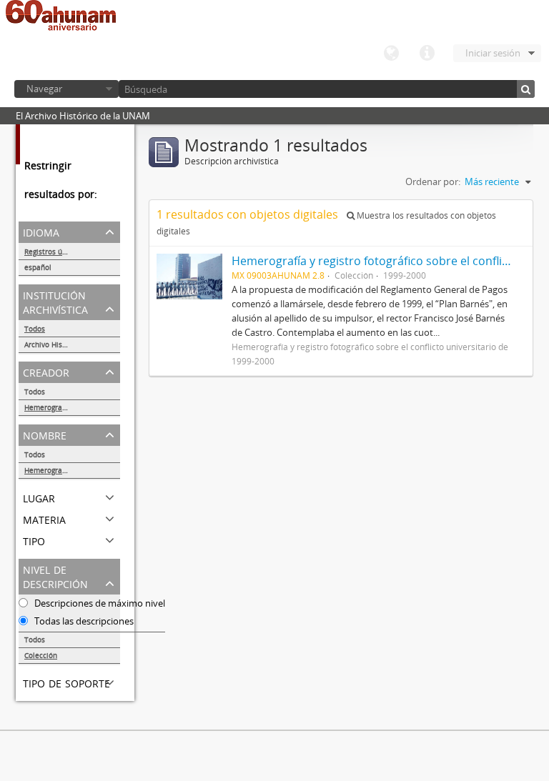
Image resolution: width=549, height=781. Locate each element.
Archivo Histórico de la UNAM (72, 344)
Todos (34, 329)
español (37, 267)
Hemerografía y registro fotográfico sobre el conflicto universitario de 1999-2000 (72, 407)
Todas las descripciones (83, 621)
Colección (40, 655)
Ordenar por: (432, 181)
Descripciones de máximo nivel (98, 603)
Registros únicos (52, 252)
